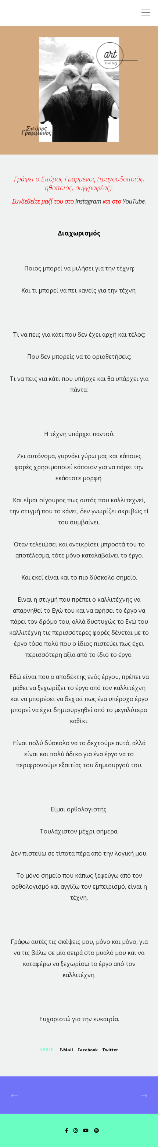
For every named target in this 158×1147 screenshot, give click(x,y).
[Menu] (142, 13)
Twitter (110, 1049)
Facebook (88, 1049)
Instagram (88, 201)
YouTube (134, 201)
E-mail (66, 1049)
